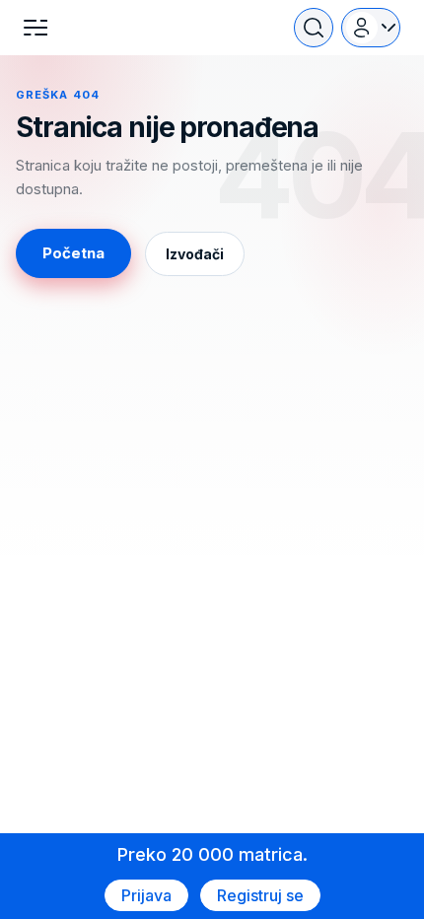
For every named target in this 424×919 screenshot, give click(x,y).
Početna (73, 253)
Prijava (146, 895)
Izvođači (195, 254)
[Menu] (35, 27)
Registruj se (260, 895)
